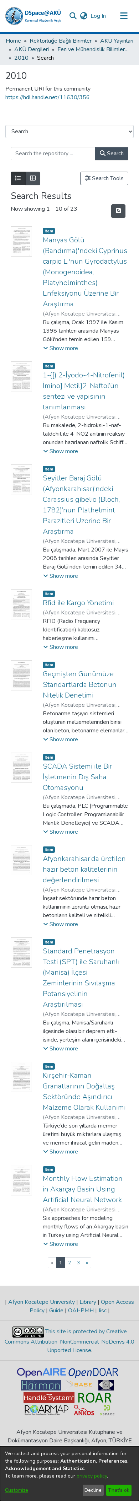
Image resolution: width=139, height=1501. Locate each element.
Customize (16, 1490)
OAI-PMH (81, 1310)
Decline (93, 1490)
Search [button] (114, 153)
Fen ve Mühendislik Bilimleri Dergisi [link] (93, 49)
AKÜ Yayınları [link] (116, 41)
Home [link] (13, 41)
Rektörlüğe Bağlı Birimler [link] (61, 41)
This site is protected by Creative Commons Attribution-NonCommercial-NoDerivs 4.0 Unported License (69, 1341)
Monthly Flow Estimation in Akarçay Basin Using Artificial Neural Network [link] (83, 1189)
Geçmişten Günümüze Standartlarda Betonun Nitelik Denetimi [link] (80, 684)
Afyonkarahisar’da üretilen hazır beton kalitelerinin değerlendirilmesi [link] (84, 869)
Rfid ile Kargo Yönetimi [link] (78, 603)
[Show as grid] (32, 178)
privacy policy (92, 1476)
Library (88, 1302)
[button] (33, 16)
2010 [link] (21, 58)
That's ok (118, 1490)
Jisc (102, 1310)
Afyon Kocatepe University (41, 1302)
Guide (56, 1310)
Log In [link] (99, 16)
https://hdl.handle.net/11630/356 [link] (47, 97)
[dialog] (69, 1473)
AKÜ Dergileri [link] (31, 49)
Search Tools (107, 178)
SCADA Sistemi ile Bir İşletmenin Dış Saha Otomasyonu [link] (77, 777)
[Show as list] (18, 178)
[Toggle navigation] (124, 16)
